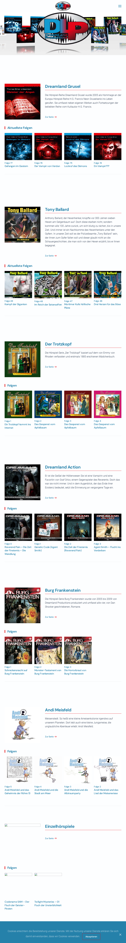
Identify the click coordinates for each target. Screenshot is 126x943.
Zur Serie (49, 117)
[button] (119, 6)
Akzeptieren (91, 936)
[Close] (120, 935)
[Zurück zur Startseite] (63, 6)
